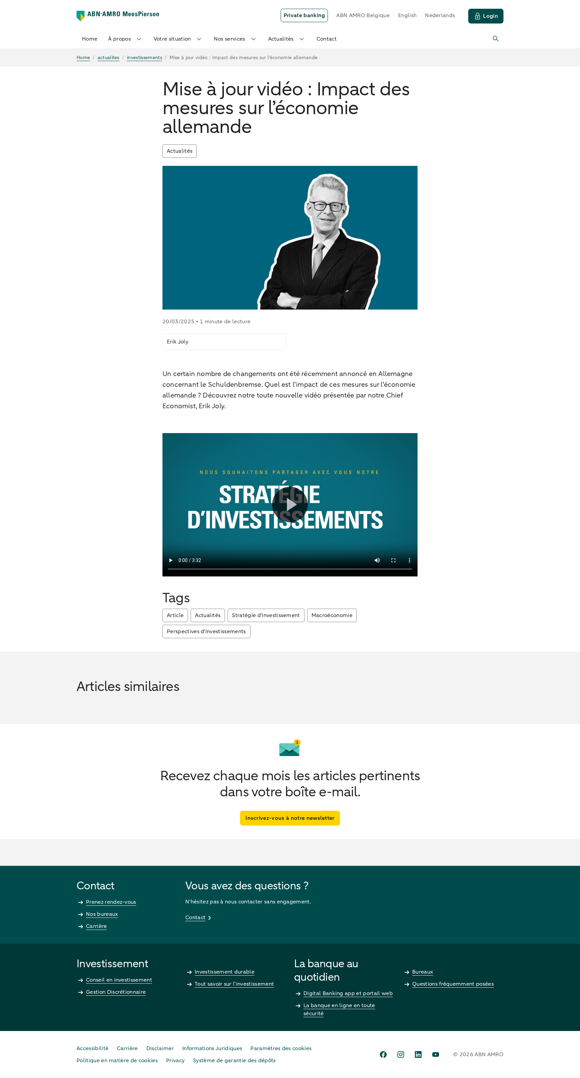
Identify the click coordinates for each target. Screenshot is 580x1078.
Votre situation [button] (172, 39)
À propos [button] (119, 39)
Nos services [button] (229, 39)
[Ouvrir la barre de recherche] (496, 39)
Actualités (179, 151)
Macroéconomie (331, 615)
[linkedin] (418, 1054)
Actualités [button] (281, 39)
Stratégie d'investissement (266, 615)
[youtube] (436, 1054)
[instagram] (401, 1054)
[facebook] (383, 1054)
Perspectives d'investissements (206, 631)
